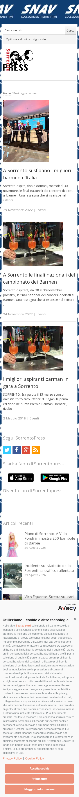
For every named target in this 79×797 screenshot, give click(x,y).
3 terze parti (23, 625)
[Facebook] (17, 450)
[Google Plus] (26, 450)
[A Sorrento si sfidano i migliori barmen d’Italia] (26, 161)
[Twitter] (7, 450)
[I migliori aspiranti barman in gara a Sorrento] (33, 369)
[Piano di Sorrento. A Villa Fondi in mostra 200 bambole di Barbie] (12, 556)
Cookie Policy (34, 758)
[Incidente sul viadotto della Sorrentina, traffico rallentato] (12, 587)
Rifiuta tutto (39, 778)
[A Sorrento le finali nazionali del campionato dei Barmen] (33, 265)
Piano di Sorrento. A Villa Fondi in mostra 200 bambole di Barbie (50, 538)
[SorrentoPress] (39, 60)
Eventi (41, 210)
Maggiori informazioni (39, 789)
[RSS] (36, 450)
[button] (75, 619)
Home (7, 93)
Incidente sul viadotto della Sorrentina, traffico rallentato (49, 568)
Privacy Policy (12, 758)
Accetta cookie (39, 768)
